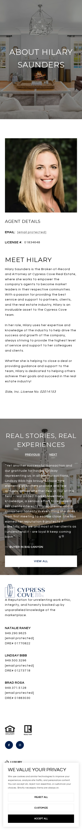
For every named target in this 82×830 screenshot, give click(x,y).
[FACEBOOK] (9, 745)
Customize (41, 808)
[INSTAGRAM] (20, 745)
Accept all (41, 818)
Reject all (41, 797)
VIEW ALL (41, 561)
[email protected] (19, 665)
